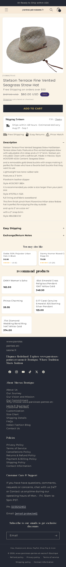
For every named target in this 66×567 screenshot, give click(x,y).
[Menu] (6, 9)
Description (10, 142)
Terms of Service (16, 448)
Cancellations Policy (18, 451)
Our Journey (13, 393)
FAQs (9, 421)
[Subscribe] (55, 535)
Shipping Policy (15, 462)
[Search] (51, 9)
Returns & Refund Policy (21, 455)
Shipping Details (16, 417)
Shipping (7, 99)
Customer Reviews (17, 407)
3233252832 (18, 506)
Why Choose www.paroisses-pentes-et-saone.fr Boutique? (30, 404)
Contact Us (13, 428)
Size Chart (12, 414)
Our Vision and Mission (20, 396)
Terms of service (51, 557)
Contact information (44, 562)
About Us (12, 389)
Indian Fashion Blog (18, 424)
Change (58, 119)
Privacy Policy (15, 444)
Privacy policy (33, 557)
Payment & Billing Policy (21, 458)
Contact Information (18, 465)
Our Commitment (17, 400)
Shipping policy (23, 562)
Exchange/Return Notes (17, 235)
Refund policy (17, 557)
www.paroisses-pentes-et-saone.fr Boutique (37, 553)
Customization (15, 410)
